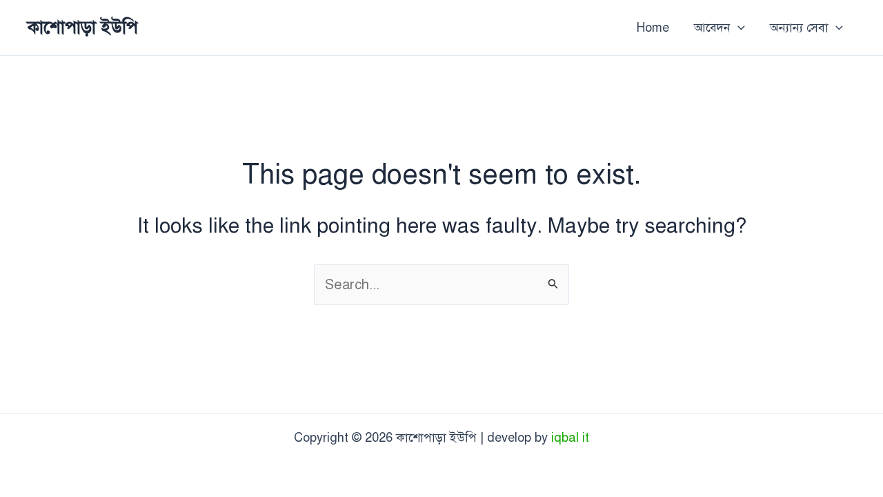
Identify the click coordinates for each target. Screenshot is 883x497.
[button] (738, 27)
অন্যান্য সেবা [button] (799, 27)
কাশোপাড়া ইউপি (83, 27)
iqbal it (570, 437)
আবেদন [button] (712, 27)
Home (653, 27)
